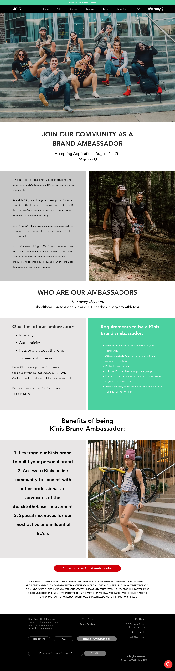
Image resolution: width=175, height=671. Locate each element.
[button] (97, 638)
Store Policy (87, 619)
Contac (137, 632)
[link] (138, 8)
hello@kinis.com (137, 637)
